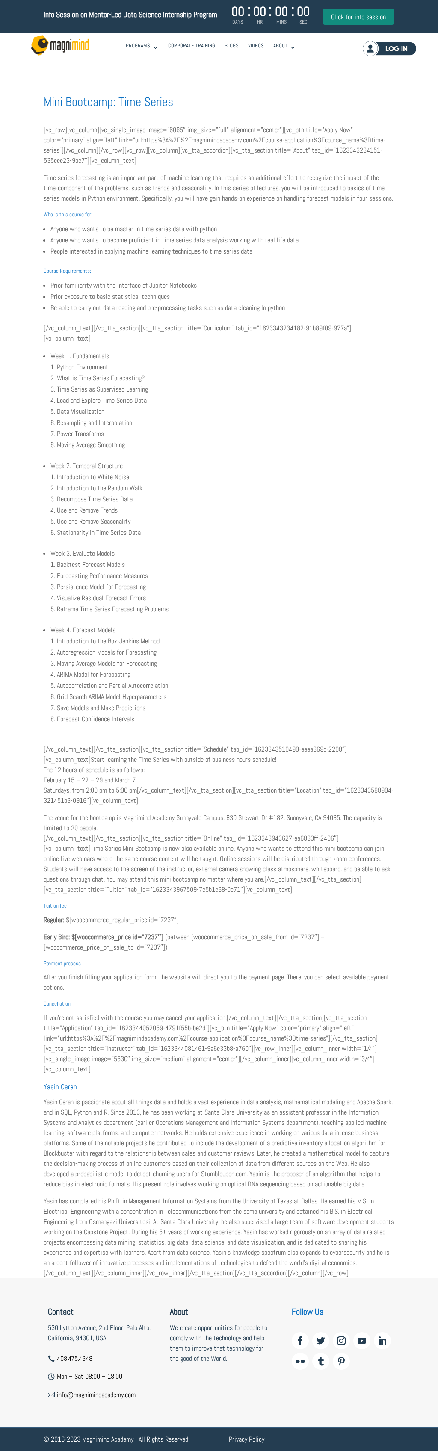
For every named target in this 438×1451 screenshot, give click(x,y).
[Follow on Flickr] (300, 1361)
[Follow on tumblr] (320, 1361)
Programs (138, 45)
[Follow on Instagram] (341, 1340)
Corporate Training (191, 45)
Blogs (232, 45)
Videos (256, 45)
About (280, 45)
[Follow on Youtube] (361, 1340)
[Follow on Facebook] (300, 1340)
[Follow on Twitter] (320, 1340)
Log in (389, 48)
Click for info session (358, 16)
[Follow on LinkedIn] (382, 1340)
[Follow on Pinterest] (341, 1361)
